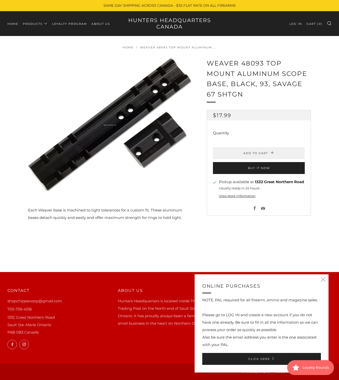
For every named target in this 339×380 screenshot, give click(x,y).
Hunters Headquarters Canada (169, 23)
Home (12, 24)
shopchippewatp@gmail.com (34, 301)
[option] (110, 125)
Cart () (314, 24)
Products (33, 24)
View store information (237, 196)
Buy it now (259, 168)
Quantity (221, 133)
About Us (101, 24)
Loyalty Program (69, 24)
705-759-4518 (19, 309)
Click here (259, 359)
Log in (295, 24)
